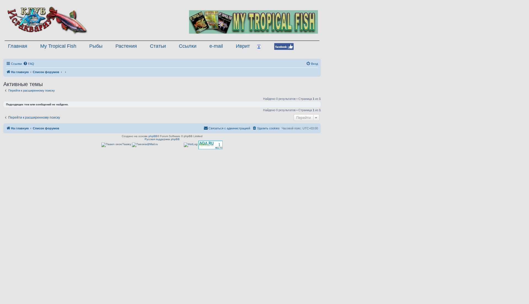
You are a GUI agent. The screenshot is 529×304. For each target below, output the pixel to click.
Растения (126, 46)
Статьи (158, 46)
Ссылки (187, 46)
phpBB (153, 136)
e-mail (216, 46)
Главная (17, 46)
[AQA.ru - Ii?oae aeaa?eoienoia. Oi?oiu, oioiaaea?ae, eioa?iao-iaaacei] (210, 145)
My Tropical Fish (58, 46)
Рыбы (95, 46)
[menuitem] (28, 63)
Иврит (243, 46)
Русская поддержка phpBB (162, 139)
